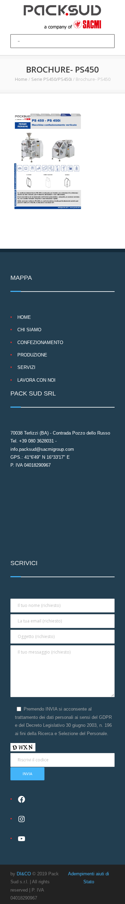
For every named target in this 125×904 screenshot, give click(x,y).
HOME (24, 317)
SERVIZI (26, 367)
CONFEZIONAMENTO (40, 342)
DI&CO (24, 873)
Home (21, 79)
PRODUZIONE (32, 355)
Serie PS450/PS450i (51, 79)
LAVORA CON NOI (36, 380)
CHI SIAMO (29, 329)
